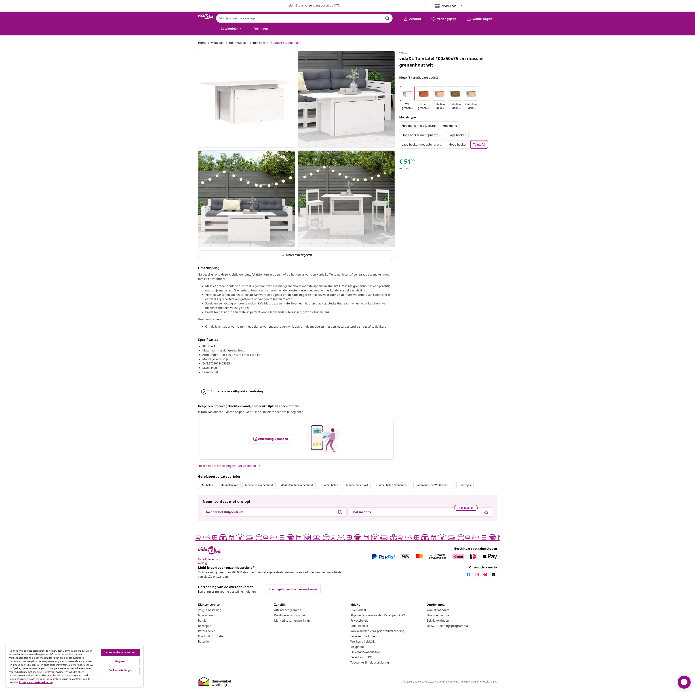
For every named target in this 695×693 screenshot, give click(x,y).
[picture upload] (323, 439)
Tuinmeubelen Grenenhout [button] (392, 485)
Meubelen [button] (207, 485)
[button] (407, 98)
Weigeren (120, 661)
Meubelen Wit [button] (229, 485)
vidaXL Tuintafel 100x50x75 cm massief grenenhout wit (441, 61)
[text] (407, 162)
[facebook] (468, 574)
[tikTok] (493, 574)
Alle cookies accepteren (120, 652)
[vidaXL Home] (205, 16)
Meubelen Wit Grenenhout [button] (297, 485)
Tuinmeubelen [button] (329, 485)
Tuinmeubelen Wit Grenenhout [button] (435, 485)
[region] (74, 666)
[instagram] (477, 574)
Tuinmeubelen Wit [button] (357, 485)
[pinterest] (485, 574)
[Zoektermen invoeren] (387, 18)
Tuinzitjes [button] (465, 485)
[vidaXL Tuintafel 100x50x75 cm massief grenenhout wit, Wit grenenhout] (246, 99)
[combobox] (304, 18)
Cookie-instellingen (363, 636)
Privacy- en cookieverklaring (36, 682)
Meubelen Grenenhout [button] (259, 485)
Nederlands (449, 6)
